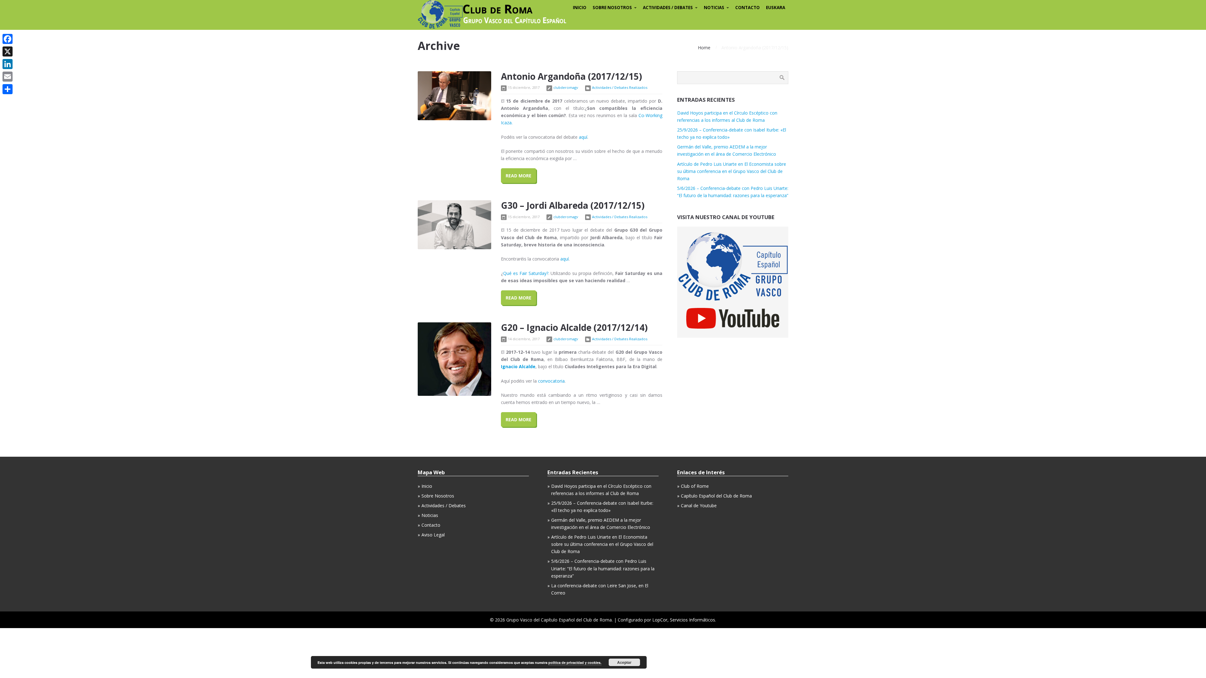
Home (704, 48)
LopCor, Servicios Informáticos (683, 620)
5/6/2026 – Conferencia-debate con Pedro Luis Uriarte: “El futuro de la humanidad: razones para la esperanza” (603, 568)
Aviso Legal (433, 535)
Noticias (429, 515)
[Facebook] (7, 39)
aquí (583, 137)
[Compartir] (7, 89)
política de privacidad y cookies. (574, 662)
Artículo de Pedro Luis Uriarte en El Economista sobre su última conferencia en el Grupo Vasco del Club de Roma (731, 171)
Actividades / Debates (443, 505)
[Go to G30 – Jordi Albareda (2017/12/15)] (454, 224)
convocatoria (551, 381)
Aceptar (624, 662)
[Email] (7, 76)
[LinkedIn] (7, 64)
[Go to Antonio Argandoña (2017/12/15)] (454, 95)
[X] (7, 51)
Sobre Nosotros (437, 496)
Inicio (426, 486)
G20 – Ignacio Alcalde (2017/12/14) (574, 327)
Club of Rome (695, 486)
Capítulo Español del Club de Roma (716, 496)
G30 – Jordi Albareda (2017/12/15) (572, 205)
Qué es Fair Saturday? (525, 273)
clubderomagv (565, 87)
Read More (518, 176)
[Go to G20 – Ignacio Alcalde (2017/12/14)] (454, 359)
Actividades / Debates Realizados (619, 87)
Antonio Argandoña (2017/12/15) (571, 76)
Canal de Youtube (699, 505)
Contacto (430, 525)
